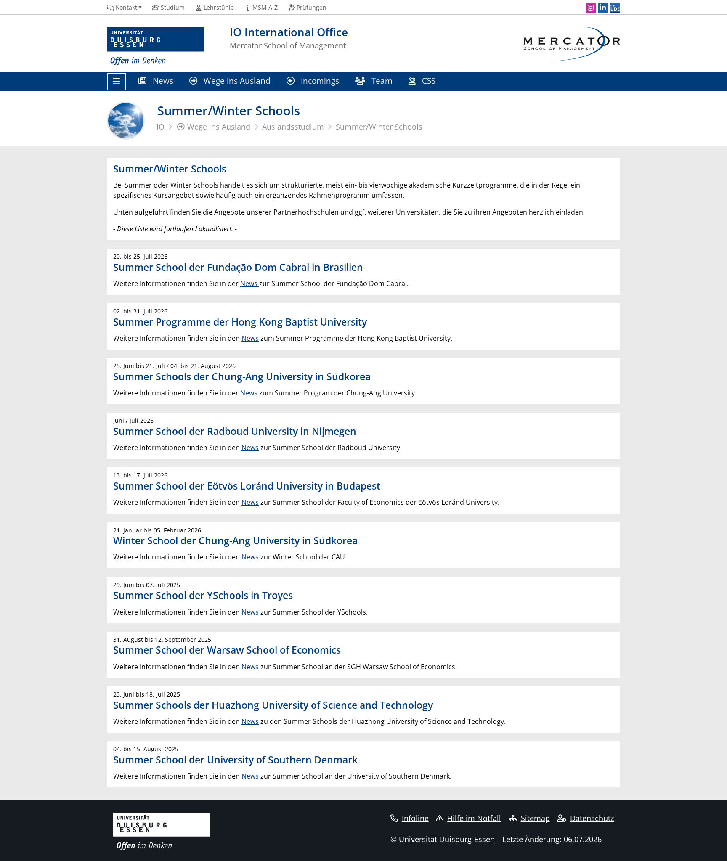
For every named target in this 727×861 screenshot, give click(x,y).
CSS (429, 80)
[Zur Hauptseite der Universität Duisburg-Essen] (155, 46)
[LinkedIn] (603, 8)
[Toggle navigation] (116, 81)
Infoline (415, 818)
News (162, 80)
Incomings (319, 80)
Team (381, 80)
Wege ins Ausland (236, 80)
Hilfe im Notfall (474, 818)
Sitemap (535, 818)
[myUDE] (615, 8)
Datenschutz (592, 818)
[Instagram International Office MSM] (591, 8)
